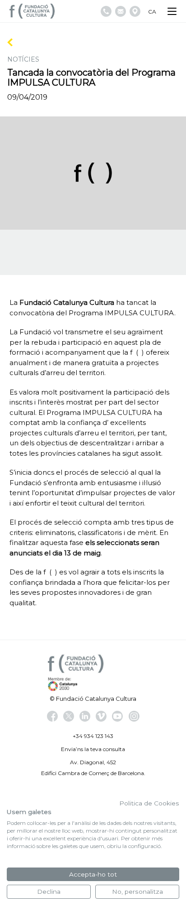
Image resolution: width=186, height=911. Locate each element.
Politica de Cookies (149, 803)
